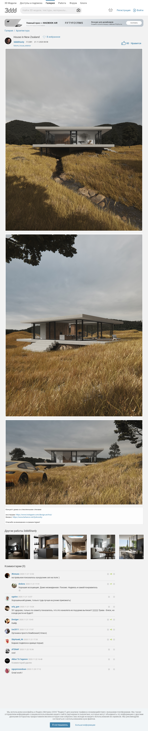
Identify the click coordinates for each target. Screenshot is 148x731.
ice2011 (15, 629)
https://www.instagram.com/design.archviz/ (34, 515)
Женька (16, 574)
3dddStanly (19, 42)
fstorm (16, 46)
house (22, 46)
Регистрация (124, 10)
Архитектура (22, 30)
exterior (28, 46)
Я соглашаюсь (60, 724)
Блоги (83, 3)
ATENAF (16, 649)
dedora (21, 584)
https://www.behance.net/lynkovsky (27, 517)
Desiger (15, 619)
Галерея (50, 3)
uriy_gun (16, 606)
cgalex (15, 597)
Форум (73, 3)
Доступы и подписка (31, 3)
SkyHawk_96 (18, 639)
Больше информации (85, 725)
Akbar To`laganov (20, 659)
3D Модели (10, 3)
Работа (62, 3)
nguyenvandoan (19, 669)
